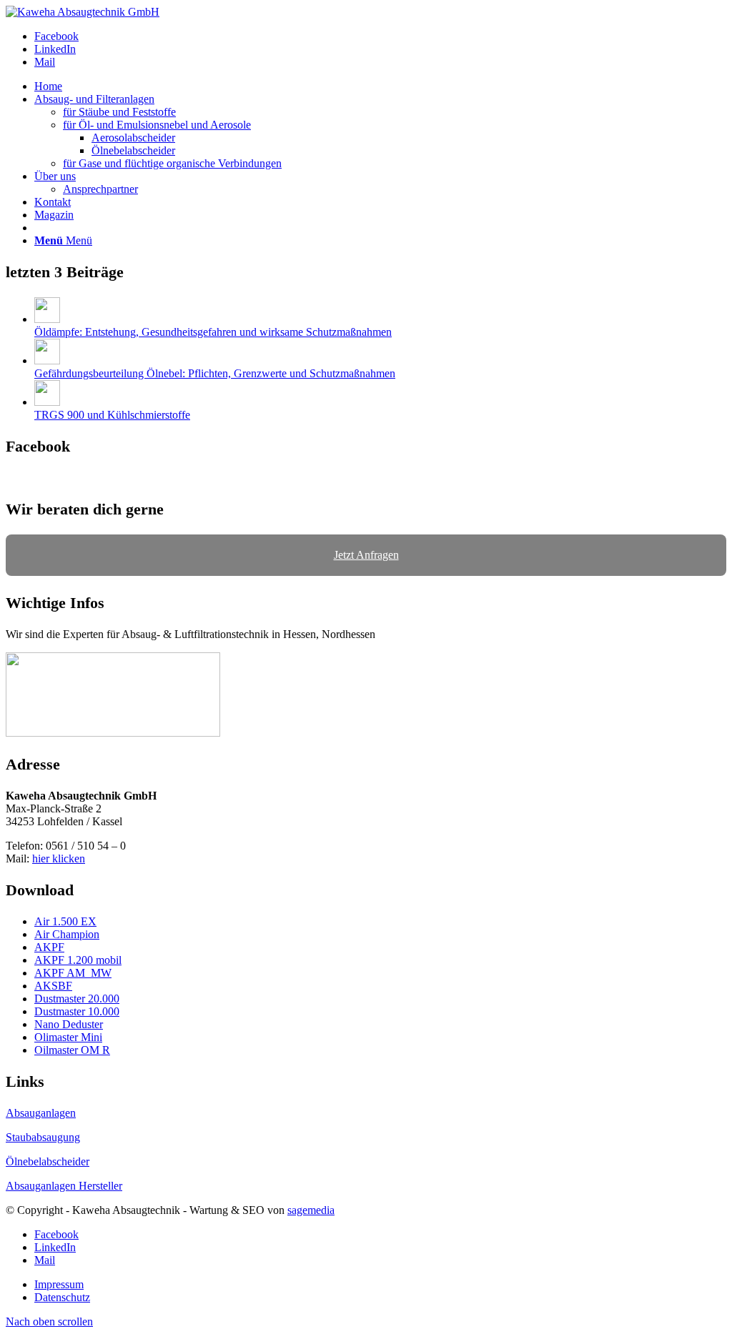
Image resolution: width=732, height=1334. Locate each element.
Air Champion (66, 934)
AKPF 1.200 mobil (78, 960)
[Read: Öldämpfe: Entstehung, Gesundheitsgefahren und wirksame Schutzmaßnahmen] (47, 319)
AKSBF (53, 986)
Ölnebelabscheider (47, 1161)
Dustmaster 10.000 (76, 1011)
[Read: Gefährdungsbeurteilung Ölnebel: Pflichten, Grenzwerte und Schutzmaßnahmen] (47, 360)
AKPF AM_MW (73, 973)
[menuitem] (380, 86)
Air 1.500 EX (65, 921)
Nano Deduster (68, 1024)
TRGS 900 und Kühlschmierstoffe (112, 415)
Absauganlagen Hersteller (64, 1186)
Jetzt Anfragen (366, 555)
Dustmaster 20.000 (76, 998)
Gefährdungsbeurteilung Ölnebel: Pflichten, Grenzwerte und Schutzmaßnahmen (214, 373)
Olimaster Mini (68, 1037)
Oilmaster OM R (72, 1050)
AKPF (49, 947)
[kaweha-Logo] (82, 12)
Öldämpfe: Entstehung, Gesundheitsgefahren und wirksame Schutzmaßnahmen (213, 332)
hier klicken (58, 858)
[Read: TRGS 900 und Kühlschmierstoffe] (47, 402)
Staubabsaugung (43, 1137)
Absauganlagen (41, 1113)
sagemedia (311, 1210)
